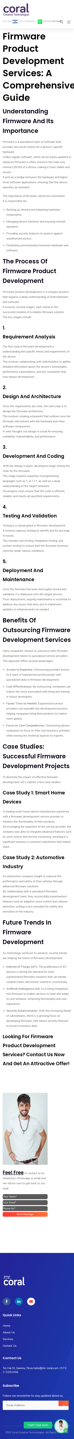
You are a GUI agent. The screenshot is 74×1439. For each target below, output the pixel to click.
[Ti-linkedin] (19, 1301)
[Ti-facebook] (6, 1301)
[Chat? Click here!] (61, 1426)
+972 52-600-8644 (52, 21)
